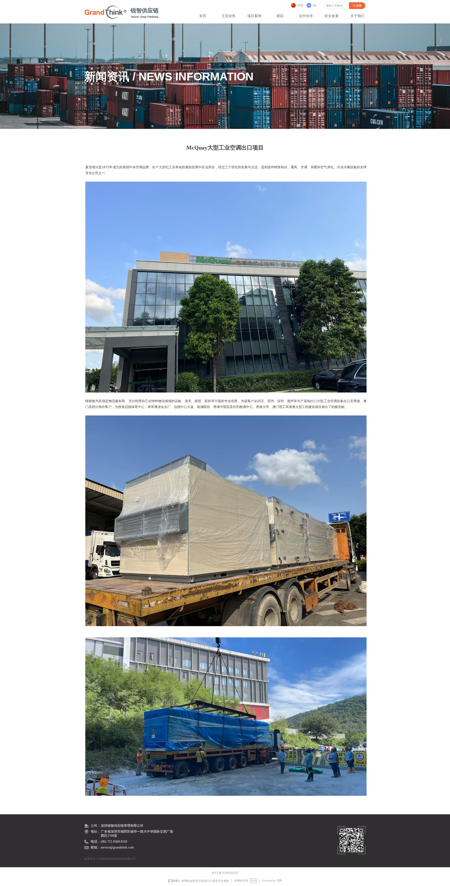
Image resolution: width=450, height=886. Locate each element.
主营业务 (228, 16)
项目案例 (254, 16)
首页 (202, 16)
